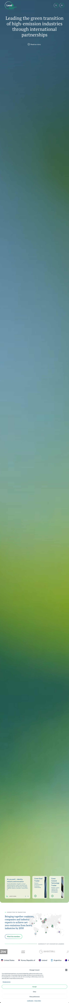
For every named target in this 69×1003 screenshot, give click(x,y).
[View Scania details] (44, 919)
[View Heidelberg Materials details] (44, 921)
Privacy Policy (37, 1000)
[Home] (11, 5)
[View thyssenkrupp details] (44, 921)
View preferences (34, 996)
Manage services (6, 982)
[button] (66, 970)
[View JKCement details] (52, 925)
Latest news (12, 896)
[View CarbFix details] (41, 919)
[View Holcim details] (44, 922)
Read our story (36, 44)
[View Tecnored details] (37, 931)
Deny (34, 991)
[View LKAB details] (45, 918)
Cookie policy (30, 1000)
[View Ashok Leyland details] (52, 927)
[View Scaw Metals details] (46, 932)
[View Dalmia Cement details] (52, 925)
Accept (34, 986)
